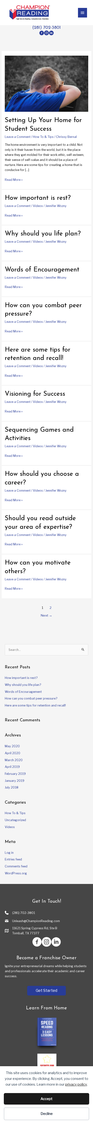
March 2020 (14, 760)
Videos (38, 206)
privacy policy (76, 1084)
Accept (46, 1099)
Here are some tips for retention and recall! (35, 705)
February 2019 (15, 774)
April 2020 (12, 753)
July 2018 (11, 787)
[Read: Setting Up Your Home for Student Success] (46, 83)
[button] (46, 990)
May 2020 (12, 746)
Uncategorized (15, 820)
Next (46, 615)
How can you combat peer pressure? (31, 698)
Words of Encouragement (42, 269)
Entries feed (13, 859)
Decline (47, 1114)
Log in (9, 852)
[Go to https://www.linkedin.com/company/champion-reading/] (51, 33)
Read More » (14, 180)
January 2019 (14, 781)
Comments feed (16, 866)
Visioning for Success (35, 394)
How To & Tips (43, 137)
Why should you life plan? (43, 233)
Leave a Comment (18, 137)
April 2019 (12, 767)
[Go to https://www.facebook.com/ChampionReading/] (41, 33)
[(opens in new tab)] (46, 1034)
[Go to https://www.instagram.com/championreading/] (46, 33)
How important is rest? (38, 198)
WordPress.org (16, 873)
